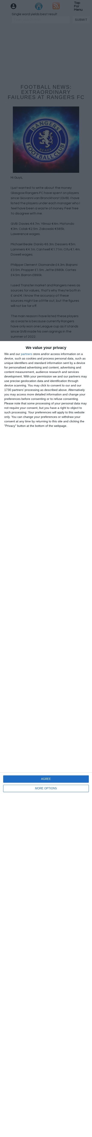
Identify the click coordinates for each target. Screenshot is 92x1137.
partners (26, 353)
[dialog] (46, 739)
